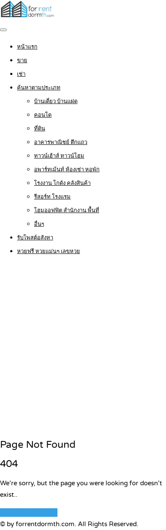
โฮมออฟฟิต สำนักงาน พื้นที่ (66, 210)
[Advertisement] (83, 348)
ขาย (22, 60)
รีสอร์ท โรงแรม (52, 196)
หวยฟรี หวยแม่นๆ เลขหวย (48, 251)
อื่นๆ (39, 224)
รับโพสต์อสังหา (35, 237)
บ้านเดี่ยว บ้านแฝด (55, 101)
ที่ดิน (39, 128)
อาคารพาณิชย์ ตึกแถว (60, 142)
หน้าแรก (27, 46)
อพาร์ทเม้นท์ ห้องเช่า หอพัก (67, 169)
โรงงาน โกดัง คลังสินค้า (62, 183)
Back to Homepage (28, 512)
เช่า (21, 74)
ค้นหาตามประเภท (38, 87)
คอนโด (43, 115)
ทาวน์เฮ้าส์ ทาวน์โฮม (59, 156)
